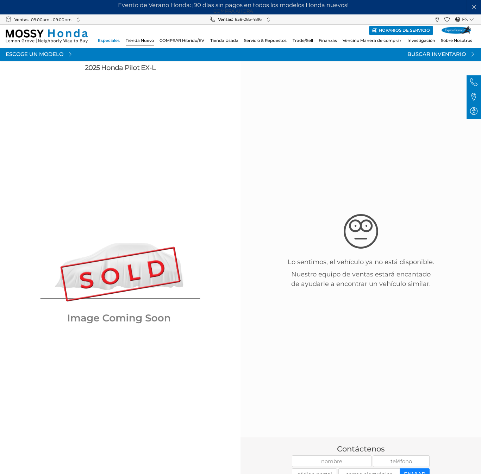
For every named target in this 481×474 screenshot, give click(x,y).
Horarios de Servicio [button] (404, 30)
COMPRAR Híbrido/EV (182, 40)
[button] (474, 7)
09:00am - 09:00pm (51, 19)
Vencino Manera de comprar (372, 40)
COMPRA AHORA (233, 11)
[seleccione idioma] (471, 19)
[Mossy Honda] (47, 36)
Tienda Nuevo (140, 40)
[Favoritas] (447, 19)
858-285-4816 (248, 19)
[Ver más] (78, 19)
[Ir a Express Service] (456, 30)
